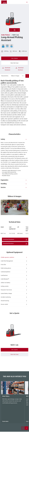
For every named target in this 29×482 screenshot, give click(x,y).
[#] (26, 139)
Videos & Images (15, 75)
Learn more (5, 421)
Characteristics (4, 75)
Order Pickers (5, 35)
